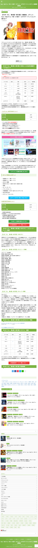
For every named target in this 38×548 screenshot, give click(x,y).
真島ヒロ (22, 384)
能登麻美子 (24, 525)
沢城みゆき (3, 525)
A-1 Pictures (10, 381)
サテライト (26, 381)
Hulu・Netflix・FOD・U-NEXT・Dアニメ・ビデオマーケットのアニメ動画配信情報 (12, 323)
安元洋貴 (25, 383)
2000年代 (11, 516)
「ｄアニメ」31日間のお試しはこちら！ (19, 171)
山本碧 (32, 383)
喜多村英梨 (14, 383)
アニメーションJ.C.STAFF (32, 518)
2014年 (6, 518)
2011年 (32, 516)
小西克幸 (29, 383)
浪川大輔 (19, 384)
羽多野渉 (29, 384)
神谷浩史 (15, 525)
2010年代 (6, 381)
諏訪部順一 (3, 527)
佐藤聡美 (8, 383)
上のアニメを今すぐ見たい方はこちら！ (19, 197)
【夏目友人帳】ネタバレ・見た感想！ (14, 438)
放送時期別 (11, 539)
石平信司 (25, 384)
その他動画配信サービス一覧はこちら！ (18, 224)
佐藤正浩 (4, 383)
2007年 (16, 516)
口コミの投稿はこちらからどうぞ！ (7, 327)
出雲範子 (11, 383)
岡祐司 (34, 383)
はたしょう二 (22, 381)
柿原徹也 (5, 384)
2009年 (23, 516)
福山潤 (20, 525)
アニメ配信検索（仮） (29, 539)
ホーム (7, 539)
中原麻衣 (29, 381)
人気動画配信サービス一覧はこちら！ (18, 362)
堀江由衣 (18, 383)
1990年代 (7, 516)
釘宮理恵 (34, 384)
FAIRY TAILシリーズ (16, 381)
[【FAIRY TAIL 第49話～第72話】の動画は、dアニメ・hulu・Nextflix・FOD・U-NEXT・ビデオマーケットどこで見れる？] (20, 371)
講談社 (32, 384)
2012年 (35, 516)
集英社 (15, 527)
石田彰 (12, 525)
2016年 (14, 518)
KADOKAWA (25, 518)
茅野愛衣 (33, 525)
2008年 (20, 516)
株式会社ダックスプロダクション (12, 384)
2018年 (21, 518)
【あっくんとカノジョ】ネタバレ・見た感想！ (15, 445)
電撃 (18, 527)
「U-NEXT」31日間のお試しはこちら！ (19, 221)
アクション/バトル (5, 380)
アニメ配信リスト (16, 539)
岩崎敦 (2, 384)
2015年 (10, 518)
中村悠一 (33, 381)
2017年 (18, 518)
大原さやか (22, 383)
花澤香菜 (29, 525)
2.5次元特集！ (22, 539)
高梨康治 (2, 386)
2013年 (2, 518)
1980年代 (2, 516)
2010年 (3, 381)
